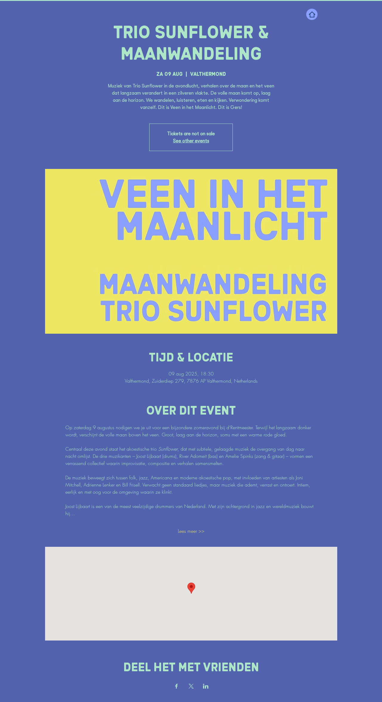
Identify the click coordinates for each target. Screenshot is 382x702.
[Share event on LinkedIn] (206, 686)
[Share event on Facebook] (176, 686)
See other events (191, 141)
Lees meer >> (191, 531)
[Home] (312, 14)
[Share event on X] (191, 686)
